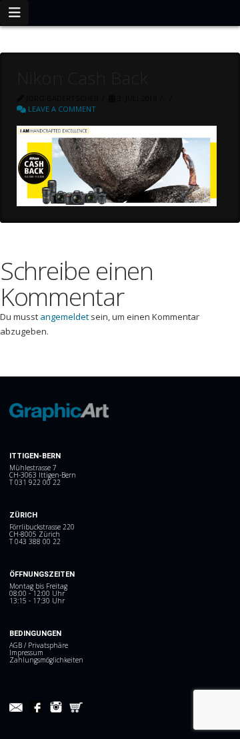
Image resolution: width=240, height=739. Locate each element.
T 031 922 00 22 (35, 482)
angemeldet (64, 317)
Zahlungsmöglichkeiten (46, 660)
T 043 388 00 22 (35, 541)
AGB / (18, 645)
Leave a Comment (61, 109)
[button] (14, 12)
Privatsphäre (48, 645)
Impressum (26, 652)
